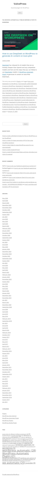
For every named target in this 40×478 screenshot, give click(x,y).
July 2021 (4, 300)
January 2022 (6, 293)
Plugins (19, 81)
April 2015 (5, 386)
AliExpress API (6, 437)
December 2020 (6, 305)
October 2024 (6, 235)
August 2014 (5, 400)
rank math (10, 446)
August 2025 (5, 214)
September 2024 (7, 238)
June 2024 (5, 244)
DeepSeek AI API (28, 86)
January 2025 (6, 231)
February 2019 (6, 319)
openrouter (11, 445)
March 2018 (5, 330)
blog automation (22, 438)
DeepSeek (5, 65)
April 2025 (5, 224)
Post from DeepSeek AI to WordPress (25, 104)
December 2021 (6, 295)
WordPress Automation (11, 458)
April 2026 (5, 200)
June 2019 (5, 314)
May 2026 (5, 198)
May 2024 (5, 247)
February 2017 (6, 349)
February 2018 (6, 332)
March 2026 (5, 203)
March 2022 (5, 291)
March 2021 (5, 302)
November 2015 (7, 369)
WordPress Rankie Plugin (9, 423)
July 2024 (4, 242)
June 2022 (5, 284)
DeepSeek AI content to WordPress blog (16, 93)
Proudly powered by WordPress (10, 474)
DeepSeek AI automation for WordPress (13, 88)
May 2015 (5, 383)
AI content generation (17, 435)
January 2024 (6, 249)
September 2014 (7, 397)
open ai (5, 445)
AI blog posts (6, 435)
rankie (4, 446)
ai (28, 434)
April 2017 (5, 344)
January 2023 (6, 277)
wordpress (8, 448)
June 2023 (5, 265)
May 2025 (5, 221)
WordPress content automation (12, 459)
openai (28, 443)
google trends (25, 441)
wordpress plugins (29, 459)
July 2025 (4, 217)
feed (30, 440)
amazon (16, 437)
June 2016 (5, 358)
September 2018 (7, 321)
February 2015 (6, 388)
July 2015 (4, 379)
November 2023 (7, 254)
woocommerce (30, 446)
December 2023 (6, 251)
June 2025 (5, 219)
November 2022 (7, 279)
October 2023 (6, 256)
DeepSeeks (8, 72)
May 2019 (5, 316)
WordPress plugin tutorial (10, 461)
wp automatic (13, 462)
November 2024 (7, 233)
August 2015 (5, 376)
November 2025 (7, 207)
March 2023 (5, 272)
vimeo (23, 446)
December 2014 (6, 393)
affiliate (13, 434)
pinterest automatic (25, 445)
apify (23, 437)
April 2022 (5, 288)
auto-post (6, 439)
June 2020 (5, 309)
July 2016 (4, 356)
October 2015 (6, 372)
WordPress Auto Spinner (9, 416)
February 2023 (6, 275)
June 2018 (5, 325)
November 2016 (7, 351)
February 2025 (6, 228)
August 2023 (5, 261)
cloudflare (6, 440)
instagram (5, 443)
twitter (16, 446)
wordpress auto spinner (28, 458)
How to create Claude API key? (11, 150)
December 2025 (6, 205)
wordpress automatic (19, 450)
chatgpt (30, 438)
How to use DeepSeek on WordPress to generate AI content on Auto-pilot (19, 54)
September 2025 (7, 212)
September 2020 (7, 307)
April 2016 (5, 363)
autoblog (14, 438)
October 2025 (6, 210)
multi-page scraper (16, 443)
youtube (30, 463)
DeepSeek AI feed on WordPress (28, 95)
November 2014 (7, 395)
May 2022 (5, 286)
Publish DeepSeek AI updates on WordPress (15, 107)
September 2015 (7, 374)
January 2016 (6, 365)
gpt (31, 441)
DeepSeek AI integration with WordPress (14, 97)
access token (6, 434)
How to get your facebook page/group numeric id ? (21, 166)
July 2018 (4, 323)
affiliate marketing (21, 434)
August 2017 (5, 337)
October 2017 (6, 335)
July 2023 (4, 263)
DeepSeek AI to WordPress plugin (18, 102)
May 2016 (5, 360)
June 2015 (5, 381)
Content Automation (16, 440)
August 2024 (5, 240)
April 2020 (5, 312)
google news (17, 441)
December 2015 (6, 367)
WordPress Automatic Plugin (10, 418)
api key (29, 437)
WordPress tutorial (24, 460)
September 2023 (7, 258)
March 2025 (5, 226)
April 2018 (5, 328)
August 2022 (5, 281)
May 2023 (5, 268)
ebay (25, 440)
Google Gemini (7, 441)
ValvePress (20, 3)
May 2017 (5, 342)
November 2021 (7, 298)
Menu (20, 12)
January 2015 (6, 390)
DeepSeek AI (19, 86)
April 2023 (5, 270)
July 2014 (4, 402)
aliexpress (27, 435)
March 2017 (5, 346)
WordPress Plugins (7, 420)
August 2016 (5, 353)
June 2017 (5, 339)
